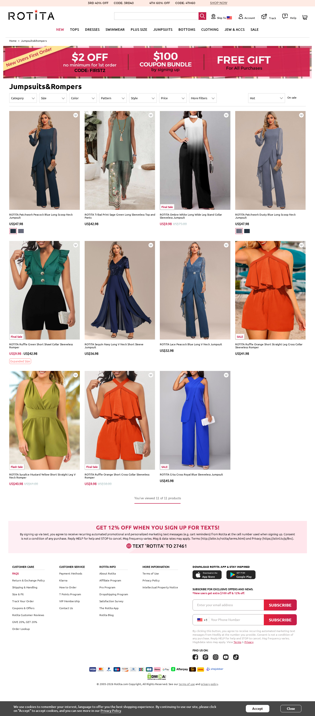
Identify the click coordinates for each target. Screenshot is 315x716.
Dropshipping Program (113, 594)
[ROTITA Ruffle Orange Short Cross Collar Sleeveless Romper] (120, 420)
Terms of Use (151, 573)
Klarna (63, 580)
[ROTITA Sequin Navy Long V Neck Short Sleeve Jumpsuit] (120, 290)
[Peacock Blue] (13, 231)
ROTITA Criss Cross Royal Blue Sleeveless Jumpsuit (191, 474)
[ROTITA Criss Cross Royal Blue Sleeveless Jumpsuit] (195, 420)
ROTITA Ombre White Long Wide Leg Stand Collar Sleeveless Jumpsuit (191, 216)
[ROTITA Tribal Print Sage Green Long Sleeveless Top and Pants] (120, 160)
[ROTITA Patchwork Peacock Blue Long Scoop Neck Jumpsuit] (44, 160)
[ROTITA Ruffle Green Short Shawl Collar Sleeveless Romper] (44, 290)
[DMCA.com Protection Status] (157, 676)
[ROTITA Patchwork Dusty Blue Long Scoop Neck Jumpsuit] (270, 160)
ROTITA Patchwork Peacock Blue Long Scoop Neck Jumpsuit (41, 216)
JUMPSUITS (162, 29)
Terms (237, 642)
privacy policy (209, 684)
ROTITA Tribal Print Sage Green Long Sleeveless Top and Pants (120, 216)
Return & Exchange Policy (28, 580)
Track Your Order (23, 601)
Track (272, 18)
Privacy (248, 642)
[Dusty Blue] (21, 231)
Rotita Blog (106, 615)
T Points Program (70, 594)
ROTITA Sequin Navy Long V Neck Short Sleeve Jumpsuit (114, 345)
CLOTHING (210, 29)
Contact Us (66, 608)
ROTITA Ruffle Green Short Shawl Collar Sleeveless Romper (41, 345)
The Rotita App (109, 608)
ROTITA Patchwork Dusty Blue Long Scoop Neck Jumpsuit (265, 216)
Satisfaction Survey (111, 601)
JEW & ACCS (235, 29)
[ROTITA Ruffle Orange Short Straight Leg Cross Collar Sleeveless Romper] (270, 290)
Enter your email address (215, 605)
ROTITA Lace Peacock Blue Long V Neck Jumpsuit (191, 344)
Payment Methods (70, 573)
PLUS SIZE (139, 29)
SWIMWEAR (115, 29)
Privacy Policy (151, 580)
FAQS (15, 573)
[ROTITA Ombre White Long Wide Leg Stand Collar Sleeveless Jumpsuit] (195, 160)
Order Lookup (21, 629)
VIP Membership (69, 601)
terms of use (187, 684)
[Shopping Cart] (306, 17)
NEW (60, 29)
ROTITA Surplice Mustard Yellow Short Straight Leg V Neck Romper (42, 475)
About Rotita (107, 573)
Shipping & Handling (24, 587)
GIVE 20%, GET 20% (24, 622)
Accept (257, 708)
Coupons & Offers (23, 608)
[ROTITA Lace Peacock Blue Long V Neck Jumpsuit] (195, 290)
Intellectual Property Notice (160, 587)
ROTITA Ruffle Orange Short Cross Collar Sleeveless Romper (117, 475)
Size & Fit (18, 594)
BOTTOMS (186, 29)
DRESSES (92, 29)
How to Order (68, 587)
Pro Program (107, 587)
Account (249, 18)
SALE (255, 29)
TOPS (74, 29)
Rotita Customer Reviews (28, 615)
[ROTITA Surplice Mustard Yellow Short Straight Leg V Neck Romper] (44, 420)
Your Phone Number (225, 619)
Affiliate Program (110, 580)
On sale (292, 97)
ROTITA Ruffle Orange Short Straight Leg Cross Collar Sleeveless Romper (269, 345)
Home (13, 40)
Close (291, 708)
